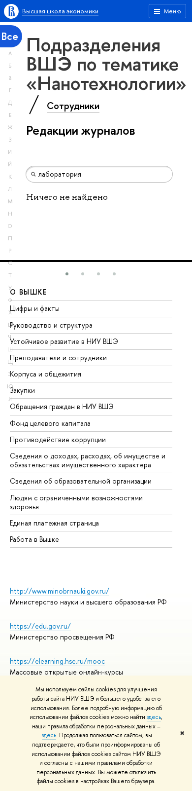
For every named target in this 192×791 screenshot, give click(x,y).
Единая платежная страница (54, 522)
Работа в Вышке (34, 539)
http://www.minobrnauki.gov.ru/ (59, 591)
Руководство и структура (51, 325)
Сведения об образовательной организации (81, 481)
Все (9, 36)
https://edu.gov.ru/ (40, 626)
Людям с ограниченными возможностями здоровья (76, 502)
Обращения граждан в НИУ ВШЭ (62, 406)
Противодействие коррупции (58, 439)
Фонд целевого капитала (50, 423)
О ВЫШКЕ (28, 292)
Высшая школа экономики (60, 10)
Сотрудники (73, 105)
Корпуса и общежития (45, 373)
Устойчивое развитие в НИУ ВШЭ (64, 341)
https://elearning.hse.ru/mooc (57, 661)
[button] (67, 273)
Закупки (22, 390)
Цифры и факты (35, 308)
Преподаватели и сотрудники (58, 357)
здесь (154, 717)
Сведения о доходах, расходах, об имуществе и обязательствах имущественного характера (87, 460)
